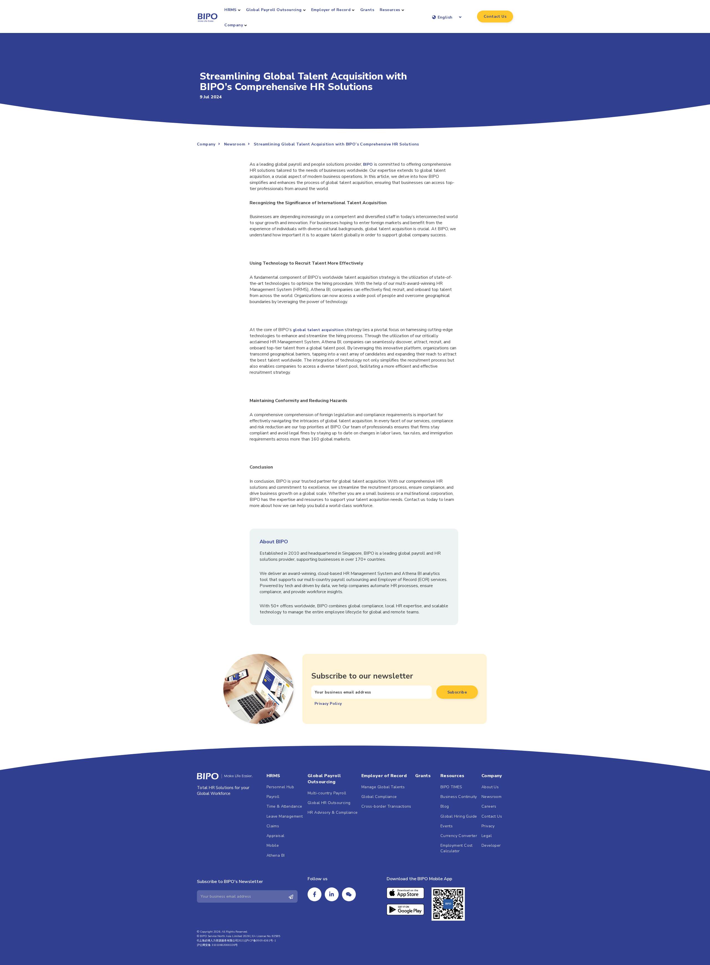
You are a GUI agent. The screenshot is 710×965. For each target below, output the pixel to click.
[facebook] (314, 894)
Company (233, 25)
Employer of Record (331, 9)
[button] (495, 16)
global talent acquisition (318, 329)
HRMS (230, 9)
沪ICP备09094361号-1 (260, 941)
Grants (367, 9)
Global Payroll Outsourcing (273, 9)
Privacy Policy (328, 703)
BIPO (368, 164)
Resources (390, 9)
